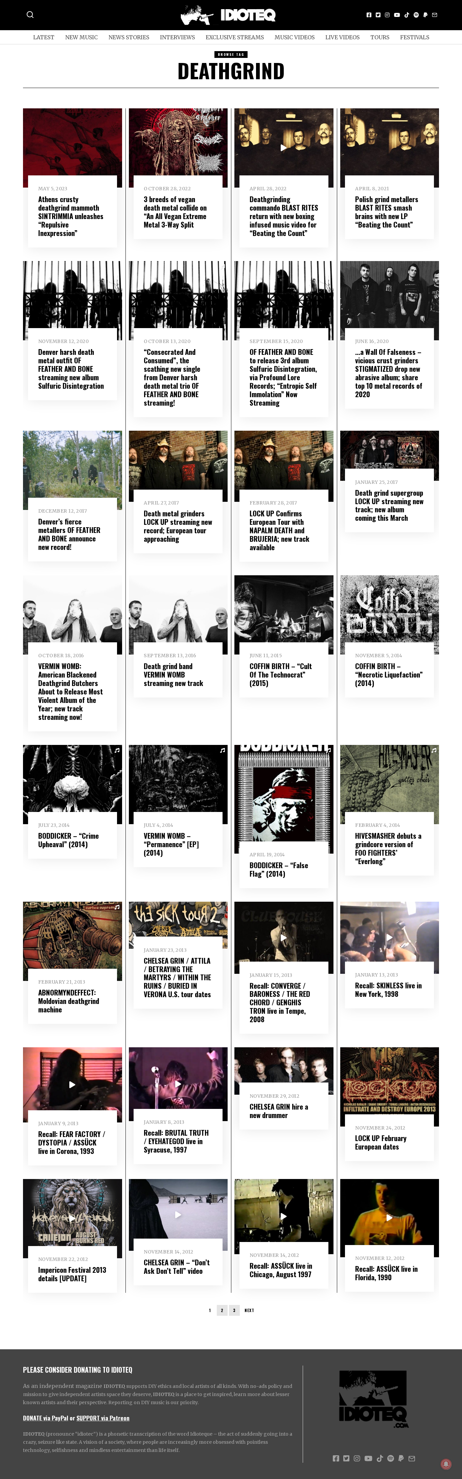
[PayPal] (425, 15)
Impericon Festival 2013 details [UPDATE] (72, 1273)
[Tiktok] (407, 15)
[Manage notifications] (446, 1464)
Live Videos (342, 37)
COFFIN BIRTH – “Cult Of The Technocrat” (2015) (281, 674)
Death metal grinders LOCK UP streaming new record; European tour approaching (178, 526)
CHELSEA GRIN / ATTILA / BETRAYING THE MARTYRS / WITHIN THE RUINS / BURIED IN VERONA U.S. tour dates (177, 977)
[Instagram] (387, 15)
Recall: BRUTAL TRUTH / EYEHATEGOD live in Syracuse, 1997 (176, 1141)
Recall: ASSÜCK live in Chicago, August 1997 (281, 1269)
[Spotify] (416, 15)
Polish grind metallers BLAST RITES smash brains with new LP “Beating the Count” (386, 212)
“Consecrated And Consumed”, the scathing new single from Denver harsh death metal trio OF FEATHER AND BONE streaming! (172, 377)
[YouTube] (397, 15)
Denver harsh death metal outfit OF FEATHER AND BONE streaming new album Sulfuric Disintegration (71, 368)
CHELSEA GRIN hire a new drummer (279, 1110)
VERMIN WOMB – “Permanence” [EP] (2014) (171, 844)
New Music (81, 37)
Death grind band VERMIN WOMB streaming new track (173, 674)
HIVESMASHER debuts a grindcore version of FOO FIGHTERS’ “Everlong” (388, 848)
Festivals (414, 37)
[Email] (434, 15)
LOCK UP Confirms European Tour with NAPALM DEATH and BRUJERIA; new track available (279, 530)
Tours (379, 37)
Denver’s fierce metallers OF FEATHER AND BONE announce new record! (69, 534)
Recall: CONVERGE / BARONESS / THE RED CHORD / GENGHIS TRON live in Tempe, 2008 (280, 1002)
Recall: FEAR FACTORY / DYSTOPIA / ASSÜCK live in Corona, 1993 (72, 1142)
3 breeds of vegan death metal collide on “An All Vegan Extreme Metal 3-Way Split (175, 212)
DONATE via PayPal (45, 1417)
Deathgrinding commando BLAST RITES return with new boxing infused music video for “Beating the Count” (284, 216)
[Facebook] (369, 15)
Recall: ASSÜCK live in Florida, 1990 (386, 1272)
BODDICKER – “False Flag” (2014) (279, 869)
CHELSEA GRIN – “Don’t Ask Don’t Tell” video (177, 1266)
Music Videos (295, 37)
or (72, 1417)
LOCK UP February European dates (381, 1142)
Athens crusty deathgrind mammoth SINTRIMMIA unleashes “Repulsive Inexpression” (70, 216)
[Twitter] (378, 15)
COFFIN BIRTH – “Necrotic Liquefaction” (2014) (389, 674)
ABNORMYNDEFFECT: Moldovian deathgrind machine (68, 1000)
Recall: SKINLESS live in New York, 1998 (388, 989)
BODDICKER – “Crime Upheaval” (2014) (68, 839)
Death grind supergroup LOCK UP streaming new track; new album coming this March (389, 505)
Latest (43, 37)
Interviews (177, 37)
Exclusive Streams (235, 37)
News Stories (129, 37)
